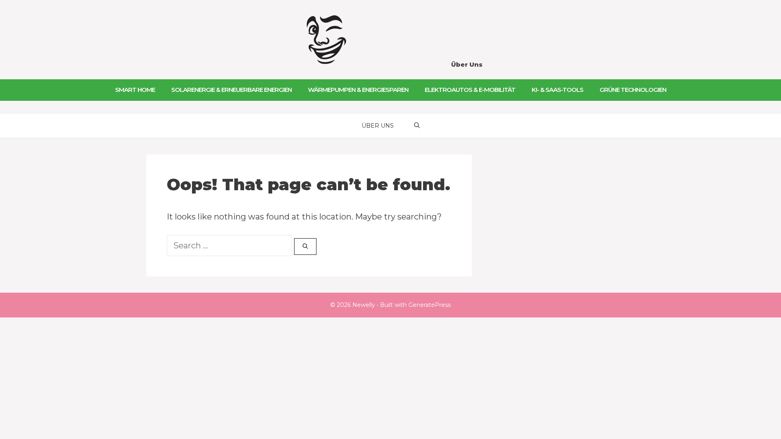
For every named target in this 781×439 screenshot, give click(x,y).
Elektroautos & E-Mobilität (470, 89)
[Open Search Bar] (417, 125)
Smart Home (135, 89)
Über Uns (466, 64)
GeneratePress (429, 305)
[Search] (305, 246)
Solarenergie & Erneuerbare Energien (231, 89)
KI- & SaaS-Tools (557, 89)
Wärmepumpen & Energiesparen (358, 89)
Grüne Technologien (633, 89)
